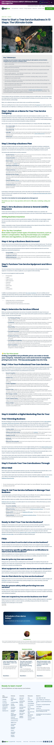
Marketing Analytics (13, 733)
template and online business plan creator (41, 193)
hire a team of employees (31, 292)
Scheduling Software (13, 711)
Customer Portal (14, 720)
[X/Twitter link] (45, 741)
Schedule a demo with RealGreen (35, 89)
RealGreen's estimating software (29, 515)
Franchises (4, 703)
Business (9, 16)
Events (29, 707)
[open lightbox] (27, 39)
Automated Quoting (13, 725)
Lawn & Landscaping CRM (13, 699)
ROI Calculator (31, 705)
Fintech (12, 730)
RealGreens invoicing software (36, 509)
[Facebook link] (44, 741)
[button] (36, 6)
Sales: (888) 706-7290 (40, 698)
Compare (4, 701)
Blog (29, 698)
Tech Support (39, 706)
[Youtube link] (49, 741)
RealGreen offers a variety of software (28, 532)
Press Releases (31, 703)
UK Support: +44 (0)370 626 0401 (43, 704)
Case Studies (30, 701)
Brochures (30, 699)
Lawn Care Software (21, 698)
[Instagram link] (47, 741)
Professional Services (4, 708)
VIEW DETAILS (45, 2)
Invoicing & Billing (14, 702)
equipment (38, 104)
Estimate (17, 180)
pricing (15, 163)
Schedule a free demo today (7, 534)
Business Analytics (13, 736)
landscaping (4, 580)
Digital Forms (13, 722)
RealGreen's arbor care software (8, 501)
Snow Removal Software (22, 708)
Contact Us (38, 708)
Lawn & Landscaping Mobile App (13, 714)
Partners (29, 719)
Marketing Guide (31, 718)
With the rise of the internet (13, 423)
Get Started (49, 8)
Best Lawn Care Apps (31, 712)
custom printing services (39, 133)
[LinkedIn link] (51, 741)
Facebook (35, 432)
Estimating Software (13, 708)
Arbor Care (4, 16)
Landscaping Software (22, 701)
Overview (4, 699)
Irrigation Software (21, 717)
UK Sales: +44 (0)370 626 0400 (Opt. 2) (43, 702)
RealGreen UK (5, 710)
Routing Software (13, 705)
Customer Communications (14, 718)
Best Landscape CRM (31, 709)
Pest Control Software (22, 714)
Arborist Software (21, 705)
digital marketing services (46, 446)
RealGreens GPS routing (28, 512)
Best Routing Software (30, 715)
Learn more (48, 686)
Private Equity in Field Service (5, 705)
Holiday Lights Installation (22, 711)
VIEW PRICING (41, 618)
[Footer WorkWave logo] (5, 741)
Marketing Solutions (13, 728)
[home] (6, 8)
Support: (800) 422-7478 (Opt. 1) (43, 699)
